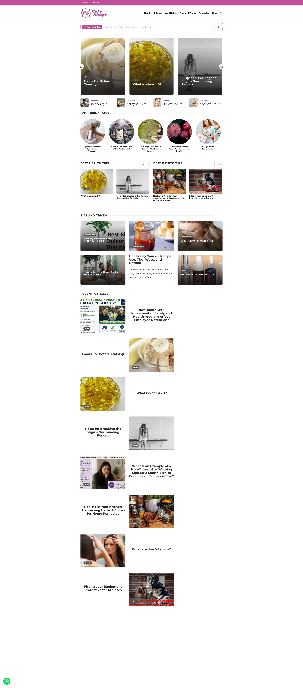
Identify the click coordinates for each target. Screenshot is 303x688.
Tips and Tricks (187, 13)
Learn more (89, 665)
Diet (214, 13)
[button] (6, 681)
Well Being (171, 13)
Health (147, 13)
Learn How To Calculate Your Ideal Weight (125, 27)
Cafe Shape (219, 678)
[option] (102, 66)
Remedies (204, 13)
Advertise (95, 3)
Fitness (158, 13)
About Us (84, 3)
